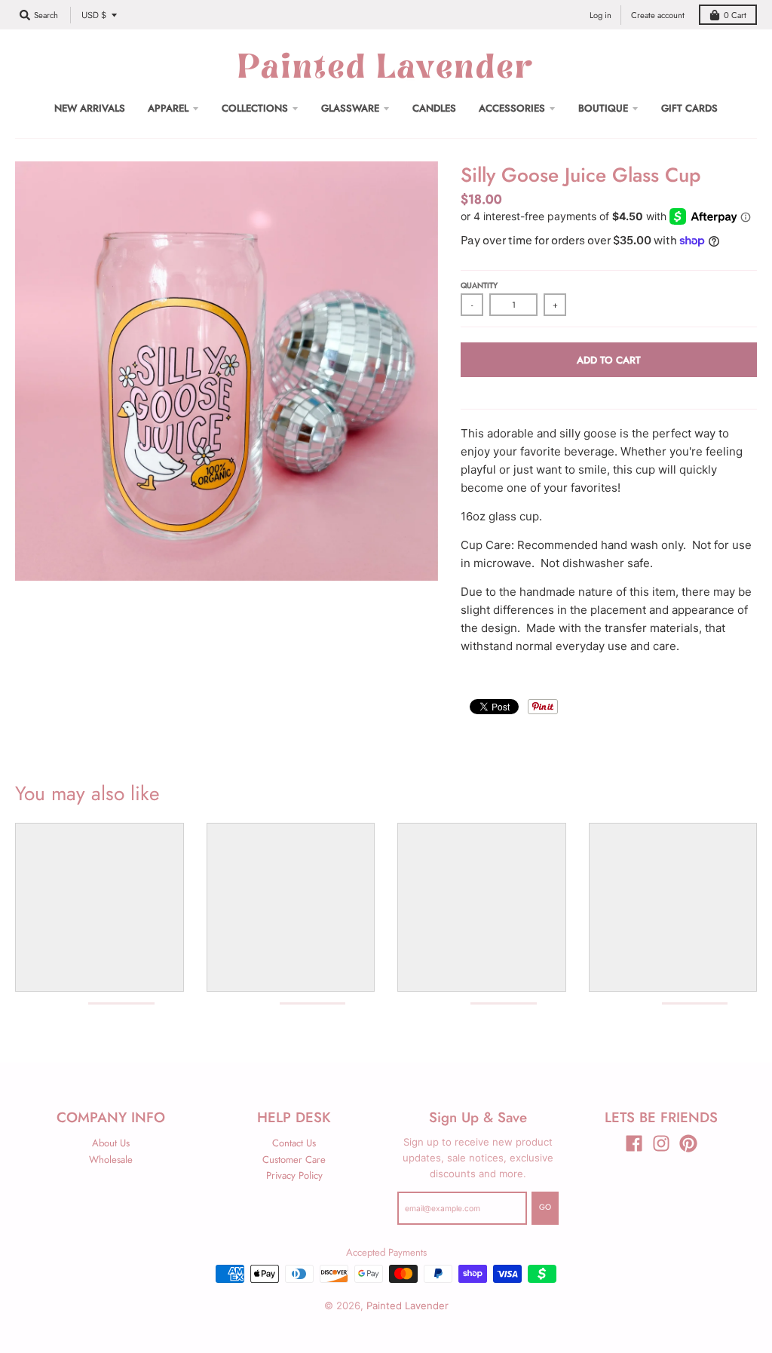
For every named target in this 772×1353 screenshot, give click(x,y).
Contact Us (294, 1143)
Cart (735, 15)
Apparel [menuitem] (168, 108)
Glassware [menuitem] (350, 108)
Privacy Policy (294, 1175)
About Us (111, 1143)
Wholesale (111, 1159)
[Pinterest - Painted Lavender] (688, 1143)
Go (545, 1207)
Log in (600, 15)
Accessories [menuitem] (512, 108)
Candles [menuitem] (434, 108)
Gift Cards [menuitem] (689, 108)
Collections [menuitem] (255, 108)
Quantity (479, 285)
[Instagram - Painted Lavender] (661, 1143)
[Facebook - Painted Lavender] (634, 1143)
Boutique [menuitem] (603, 108)
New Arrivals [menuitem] (89, 108)
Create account (658, 15)
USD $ (93, 15)
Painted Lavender (407, 1305)
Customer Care (294, 1159)
